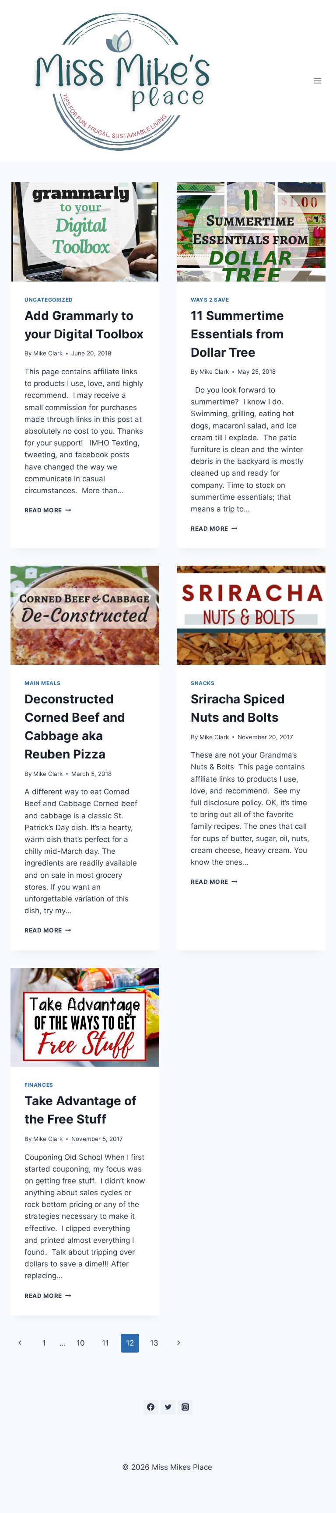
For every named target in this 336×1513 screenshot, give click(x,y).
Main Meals (42, 683)
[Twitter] (168, 1407)
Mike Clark (48, 353)
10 (81, 1343)
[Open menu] (317, 80)
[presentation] (84, 232)
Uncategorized (48, 299)
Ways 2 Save (210, 299)
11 (105, 1343)
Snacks (203, 683)
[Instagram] (185, 1407)
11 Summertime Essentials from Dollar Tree (237, 334)
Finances (38, 1085)
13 (154, 1343)
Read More (47, 510)
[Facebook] (151, 1407)
